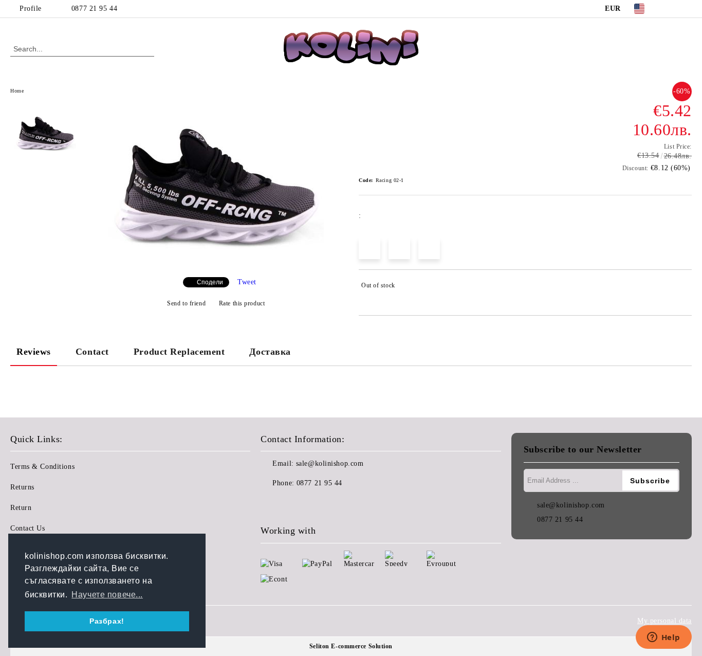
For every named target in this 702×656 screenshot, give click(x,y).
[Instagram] (686, 8)
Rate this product (242, 303)
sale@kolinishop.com (330, 463)
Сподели (210, 282)
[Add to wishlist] (684, 287)
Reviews (33, 352)
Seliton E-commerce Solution (351, 646)
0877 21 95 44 (94, 8)
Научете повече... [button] (107, 594)
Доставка (269, 352)
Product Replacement (179, 352)
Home (17, 91)
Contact (92, 352)
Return (20, 508)
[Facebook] (670, 8)
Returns (22, 487)
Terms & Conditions (42, 466)
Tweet (246, 282)
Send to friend (186, 303)
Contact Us (27, 528)
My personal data (664, 621)
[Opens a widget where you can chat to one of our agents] (663, 638)
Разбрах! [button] (106, 621)
